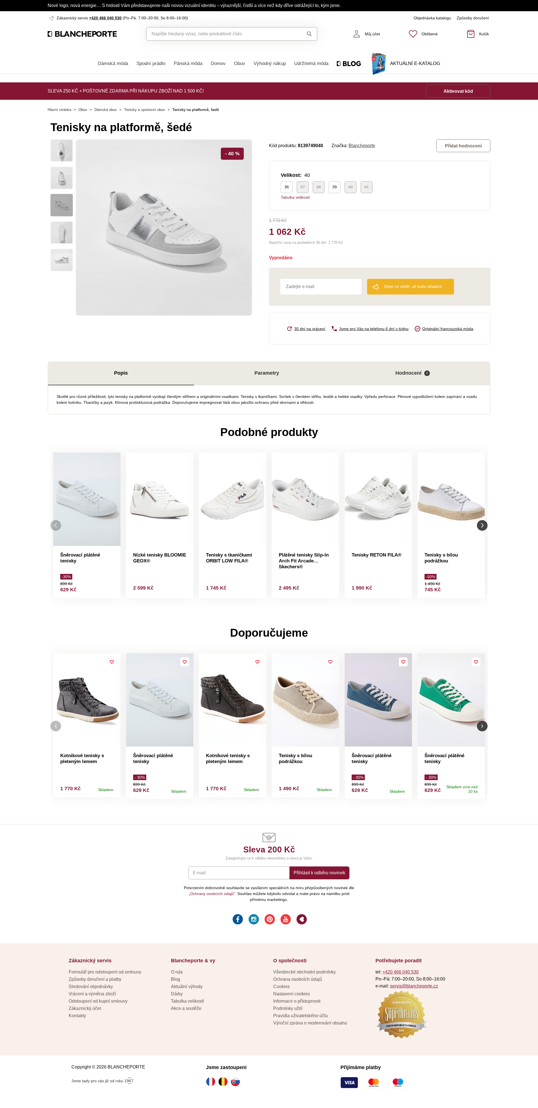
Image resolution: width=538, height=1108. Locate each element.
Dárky (177, 993)
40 (350, 187)
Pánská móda (188, 63)
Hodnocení (411, 373)
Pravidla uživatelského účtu (300, 1015)
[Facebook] (237, 920)
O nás (177, 972)
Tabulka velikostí (295, 197)
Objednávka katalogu (432, 18)
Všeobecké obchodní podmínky (304, 972)
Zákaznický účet (85, 1008)
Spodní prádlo (150, 63)
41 (366, 187)
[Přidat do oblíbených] (111, 661)
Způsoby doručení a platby (95, 979)
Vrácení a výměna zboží (92, 993)
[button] (55, 726)
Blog (175, 979)
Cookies (281, 986)
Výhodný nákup (270, 63)
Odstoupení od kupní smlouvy (98, 1001)
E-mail (199, 872)
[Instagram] (253, 920)
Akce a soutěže (186, 1008)
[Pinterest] (269, 920)
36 (286, 187)
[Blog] (301, 920)
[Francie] (212, 1081)
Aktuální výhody (187, 986)
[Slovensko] (237, 1081)
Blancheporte (362, 145)
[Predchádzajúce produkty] (55, 525)
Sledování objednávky (91, 986)
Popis (121, 373)
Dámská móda (113, 63)
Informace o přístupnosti (297, 1001)
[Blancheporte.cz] (82, 34)
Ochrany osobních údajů (212, 893)
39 (334, 187)
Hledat (304, 33)
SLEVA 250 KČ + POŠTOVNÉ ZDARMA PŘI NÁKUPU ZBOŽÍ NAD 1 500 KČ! (126, 91)
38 (318, 187)
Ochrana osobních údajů (297, 979)
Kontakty (77, 1015)
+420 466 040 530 (105, 18)
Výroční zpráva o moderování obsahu (310, 1023)
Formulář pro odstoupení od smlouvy (105, 972)
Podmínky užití (287, 1008)
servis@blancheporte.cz (414, 986)
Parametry (266, 373)
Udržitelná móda (311, 63)
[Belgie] (224, 1081)
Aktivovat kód (458, 91)
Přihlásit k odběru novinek (319, 872)
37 (302, 187)
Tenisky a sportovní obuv (144, 110)
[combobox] (219, 33)
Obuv (239, 63)
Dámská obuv (105, 110)
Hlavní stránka (59, 110)
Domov (218, 63)
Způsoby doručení (473, 18)
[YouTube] (285, 920)
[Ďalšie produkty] (482, 525)
